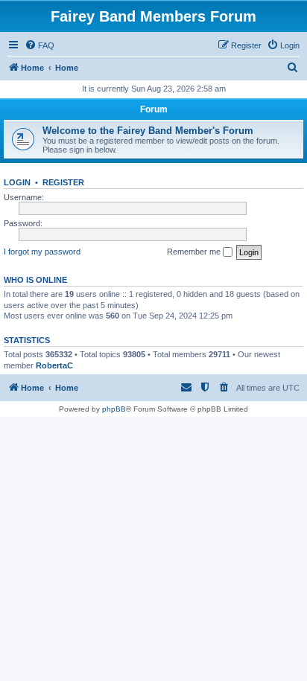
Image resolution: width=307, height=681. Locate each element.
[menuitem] (39, 45)
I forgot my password (42, 251)
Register (63, 182)
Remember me (195, 251)
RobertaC (54, 365)
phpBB (114, 409)
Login (17, 182)
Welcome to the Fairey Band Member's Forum (147, 130)
